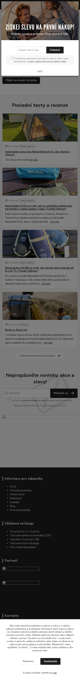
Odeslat (55, 50)
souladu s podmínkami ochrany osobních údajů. (47, 61)
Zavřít (40, 71)
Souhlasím (50, 661)
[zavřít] (72, 7)
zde (55, 672)
